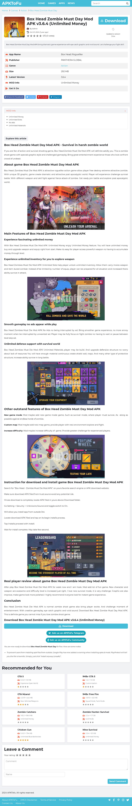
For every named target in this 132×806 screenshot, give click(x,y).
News (71, 3)
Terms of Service (48, 800)
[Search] (127, 3)
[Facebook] (114, 799)
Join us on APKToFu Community (67, 640)
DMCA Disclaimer (28, 800)
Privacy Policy (65, 800)
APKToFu (11, 3)
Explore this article (16, 138)
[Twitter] (127, 799)
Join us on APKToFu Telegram (67, 633)
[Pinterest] (118, 799)
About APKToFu (9, 800)
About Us (20, 803)
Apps (62, 3)
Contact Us (7, 803)
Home (41, 3)
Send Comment (117, 781)
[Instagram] (123, 799)
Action (64, 66)
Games (52, 3)
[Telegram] (109, 799)
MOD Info (11, 110)
